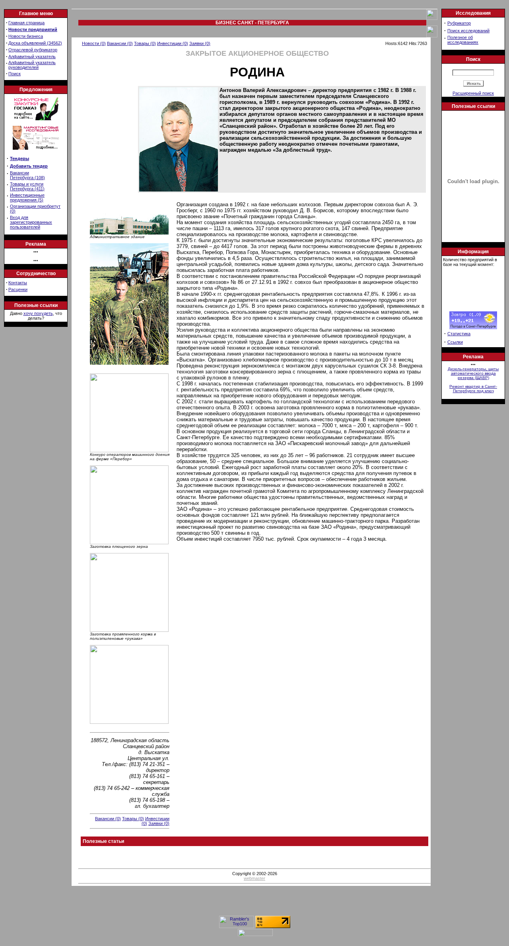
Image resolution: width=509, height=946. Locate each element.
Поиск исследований (468, 30)
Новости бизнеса (25, 36)
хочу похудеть (38, 313)
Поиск (14, 73)
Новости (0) (94, 43)
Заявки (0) (199, 43)
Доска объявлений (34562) (35, 43)
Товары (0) (145, 43)
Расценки (17, 289)
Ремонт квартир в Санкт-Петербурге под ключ (473, 388)
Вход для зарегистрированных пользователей (31, 222)
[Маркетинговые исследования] (36, 152)
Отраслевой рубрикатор (32, 49)
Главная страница (26, 22)
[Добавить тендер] (36, 118)
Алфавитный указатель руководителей (32, 65)
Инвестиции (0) (172, 43)
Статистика (458, 333)
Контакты (17, 282)
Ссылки (455, 342)
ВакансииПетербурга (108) (27, 175)
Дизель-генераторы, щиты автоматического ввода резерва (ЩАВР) (473, 373)
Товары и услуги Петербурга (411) (27, 186)
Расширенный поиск (473, 93)
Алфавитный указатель (32, 56)
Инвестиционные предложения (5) (27, 197)
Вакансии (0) (120, 43)
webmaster (254, 878)
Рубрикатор (459, 23)
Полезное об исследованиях (462, 40)
